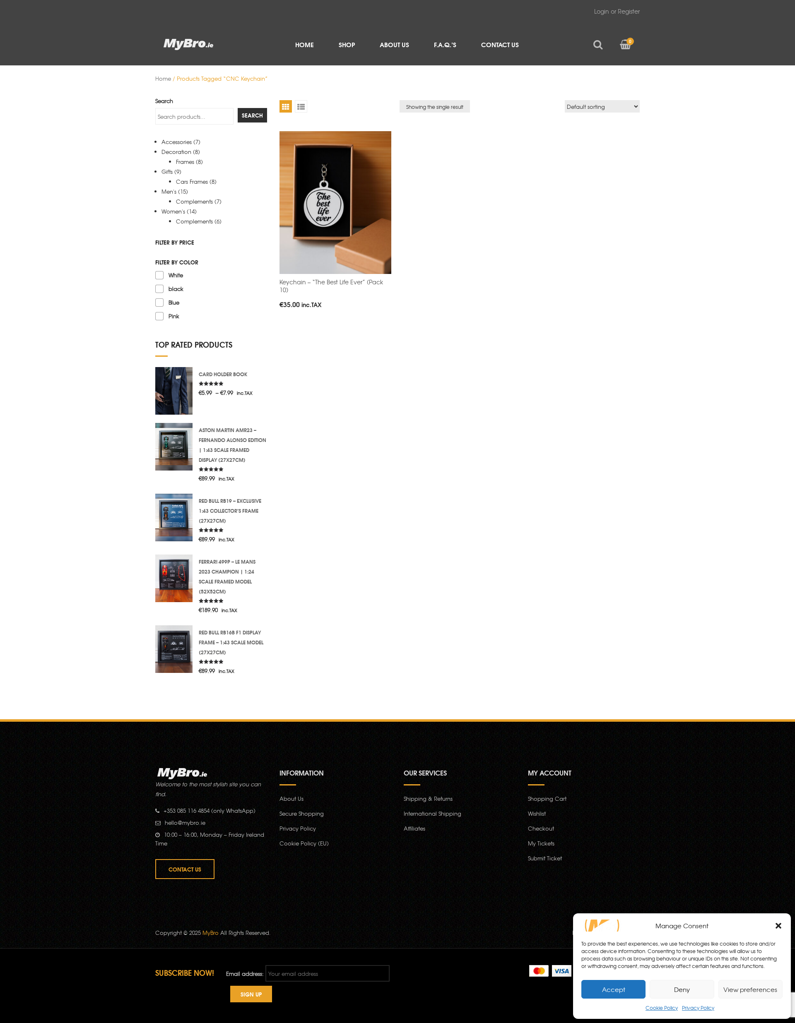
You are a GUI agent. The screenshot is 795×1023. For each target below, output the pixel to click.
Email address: (245, 973)
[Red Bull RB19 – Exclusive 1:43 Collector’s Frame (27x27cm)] (174, 517)
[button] (778, 926)
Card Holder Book (223, 374)
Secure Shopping (301, 813)
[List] (301, 106)
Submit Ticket (545, 858)
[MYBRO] (188, 44)
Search (164, 101)
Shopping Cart (547, 798)
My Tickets (541, 843)
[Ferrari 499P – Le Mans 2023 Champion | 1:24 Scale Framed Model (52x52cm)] (174, 577)
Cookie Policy (662, 1007)
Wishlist (537, 813)
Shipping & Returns (428, 798)
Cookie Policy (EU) (304, 843)
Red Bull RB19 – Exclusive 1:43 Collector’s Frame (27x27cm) (230, 510)
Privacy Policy (698, 1007)
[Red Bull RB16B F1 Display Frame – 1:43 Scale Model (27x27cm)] (174, 648)
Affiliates (414, 828)
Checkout (541, 828)
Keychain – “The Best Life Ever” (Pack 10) (331, 286)
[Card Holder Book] (174, 390)
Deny (682, 989)
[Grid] (285, 106)
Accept (613, 989)
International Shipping (432, 813)
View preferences (750, 989)
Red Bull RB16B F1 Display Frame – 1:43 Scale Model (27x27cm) (231, 642)
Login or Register (617, 11)
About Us (291, 798)
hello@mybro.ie (185, 822)
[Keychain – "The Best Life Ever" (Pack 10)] (335, 202)
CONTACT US (185, 869)
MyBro (210, 933)
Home (163, 78)
